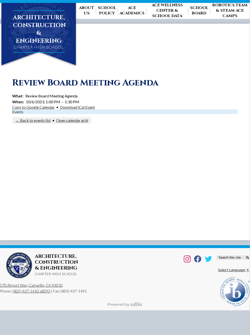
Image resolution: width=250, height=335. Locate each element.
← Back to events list (33, 120)
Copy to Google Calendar (33, 107)
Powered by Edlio (125, 304)
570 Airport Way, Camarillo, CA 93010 (31, 285)
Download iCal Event (77, 107)
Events (17, 111)
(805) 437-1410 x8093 (31, 291)
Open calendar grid (72, 120)
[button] (86, 11)
